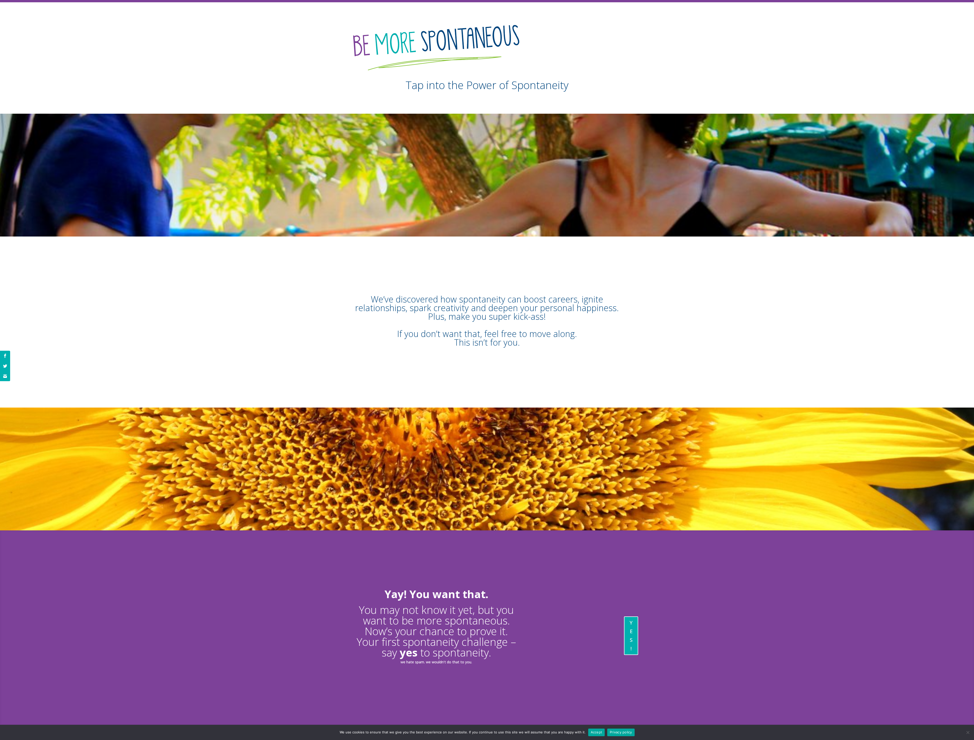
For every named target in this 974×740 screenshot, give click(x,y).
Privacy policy (621, 732)
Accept (596, 732)
